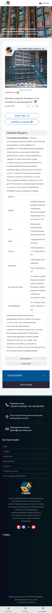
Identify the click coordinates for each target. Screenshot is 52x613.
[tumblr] (19, 527)
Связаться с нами (11, 471)
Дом (5, 446)
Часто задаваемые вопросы (15, 476)
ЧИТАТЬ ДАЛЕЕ (26, 385)
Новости (7, 466)
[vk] (33, 527)
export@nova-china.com (21, 430)
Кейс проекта (9, 461)
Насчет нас (8, 456)
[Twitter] (28, 527)
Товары (7, 451)
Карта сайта (33, 600)
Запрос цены (20, 116)
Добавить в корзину (20, 122)
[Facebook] (24, 527)
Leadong (32, 602)
